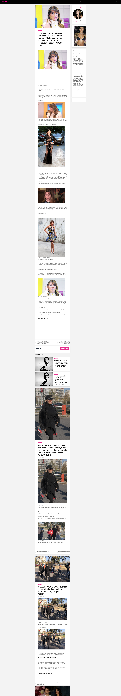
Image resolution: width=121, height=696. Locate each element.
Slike (96, 1)
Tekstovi (91, 1)
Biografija (104, 1)
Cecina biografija (77, 7)
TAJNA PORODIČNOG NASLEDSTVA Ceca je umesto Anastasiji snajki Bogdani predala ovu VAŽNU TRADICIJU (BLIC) (61, 364)
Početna (80, 1)
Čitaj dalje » (76, 21)
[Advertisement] (52, 77)
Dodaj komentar (62, 384)
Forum (108, 1)
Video (99, 1)
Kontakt (113, 1)
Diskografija (86, 1)
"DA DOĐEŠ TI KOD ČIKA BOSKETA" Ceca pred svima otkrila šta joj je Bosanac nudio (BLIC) (78, 84)
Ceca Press (56, 358)
